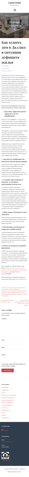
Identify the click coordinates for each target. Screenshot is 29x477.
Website (3, 355)
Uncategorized (5, 390)
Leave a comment (6, 70)
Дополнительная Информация (18, 287)
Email (3, 347)
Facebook (6, 430)
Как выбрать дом (9, 291)
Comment (4, 318)
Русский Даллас (16, 289)
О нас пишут (5, 407)
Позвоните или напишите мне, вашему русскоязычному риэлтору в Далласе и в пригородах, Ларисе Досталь (14, 269)
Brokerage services (6, 460)
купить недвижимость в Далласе (14, 292)
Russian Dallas (9, 287)
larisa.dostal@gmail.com (7, 441)
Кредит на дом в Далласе (8, 400)
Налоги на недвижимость (8, 402)
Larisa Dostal (14, 2)
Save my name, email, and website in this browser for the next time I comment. (13, 365)
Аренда (3, 392)
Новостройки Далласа (7, 405)
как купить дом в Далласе (19, 291)
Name (3, 340)
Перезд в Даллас (5, 289)
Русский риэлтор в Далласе (17, 294)
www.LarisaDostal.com (21, 279)
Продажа (4, 415)
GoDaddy (19, 471)
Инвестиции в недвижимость (8, 397)
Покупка (10, 289)
